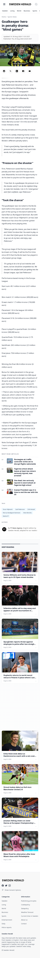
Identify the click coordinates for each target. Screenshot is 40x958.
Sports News (12, 17)
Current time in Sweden (29, 916)
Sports (35, 11)
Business (27, 11)
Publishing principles (28, 901)
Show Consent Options (13, 890)
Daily (3, 924)
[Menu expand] (4, 4)
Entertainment (7, 920)
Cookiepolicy (25, 905)
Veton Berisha (27, 513)
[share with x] (10, 71)
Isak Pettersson (20, 509)
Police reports (7, 927)
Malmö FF (6, 516)
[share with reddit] (4, 71)
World (19, 11)
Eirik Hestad (31, 509)
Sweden (5, 11)
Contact (24, 924)
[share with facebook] (23, 71)
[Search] (36, 4)
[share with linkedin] (17, 71)
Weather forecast (27, 912)
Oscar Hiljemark (7, 509)
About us (24, 920)
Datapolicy (25, 908)
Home (4, 17)
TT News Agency (16, 528)
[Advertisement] (20, 708)
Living (12, 11)
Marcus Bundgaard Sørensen (11, 513)
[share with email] (29, 71)
